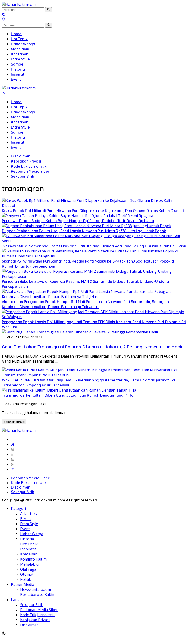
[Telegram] (13, 469)
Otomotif (28, 574)
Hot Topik (19, 107)
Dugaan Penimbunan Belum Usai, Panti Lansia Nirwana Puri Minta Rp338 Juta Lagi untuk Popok (84, 231)
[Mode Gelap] (4, 14)
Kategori (18, 508)
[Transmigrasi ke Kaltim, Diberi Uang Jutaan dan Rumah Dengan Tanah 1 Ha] (69, 390)
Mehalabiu (20, 117)
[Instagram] (13, 449)
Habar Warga (23, 112)
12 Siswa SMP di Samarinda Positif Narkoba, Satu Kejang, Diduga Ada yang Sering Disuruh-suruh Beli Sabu (94, 246)
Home (16, 102)
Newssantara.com (35, 589)
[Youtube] (13, 459)
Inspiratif (19, 142)
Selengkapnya (14, 421)
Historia (18, 137)
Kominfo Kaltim (33, 559)
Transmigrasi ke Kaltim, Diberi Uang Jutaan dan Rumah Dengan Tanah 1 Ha (67, 395)
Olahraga (28, 569)
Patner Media (22, 584)
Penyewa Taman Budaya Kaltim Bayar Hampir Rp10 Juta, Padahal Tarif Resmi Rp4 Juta (78, 220)
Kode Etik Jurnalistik (29, 166)
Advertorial (29, 513)
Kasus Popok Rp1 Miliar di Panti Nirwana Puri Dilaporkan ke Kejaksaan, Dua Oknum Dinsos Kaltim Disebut (93, 210)
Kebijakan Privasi (26, 161)
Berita (25, 518)
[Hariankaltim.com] (19, 4)
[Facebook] (13, 439)
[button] (48, 9)
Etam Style (20, 127)
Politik (25, 579)
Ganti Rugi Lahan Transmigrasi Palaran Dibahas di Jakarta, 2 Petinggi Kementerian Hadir (92, 346)
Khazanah (19, 122)
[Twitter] (13, 444)
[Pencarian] (4, 19)
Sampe (17, 132)
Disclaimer (20, 156)
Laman (17, 599)
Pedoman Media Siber (30, 171)
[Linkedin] (13, 454)
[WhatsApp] (13, 464)
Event (16, 147)
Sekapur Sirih (22, 176)
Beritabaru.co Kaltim (37, 594)
